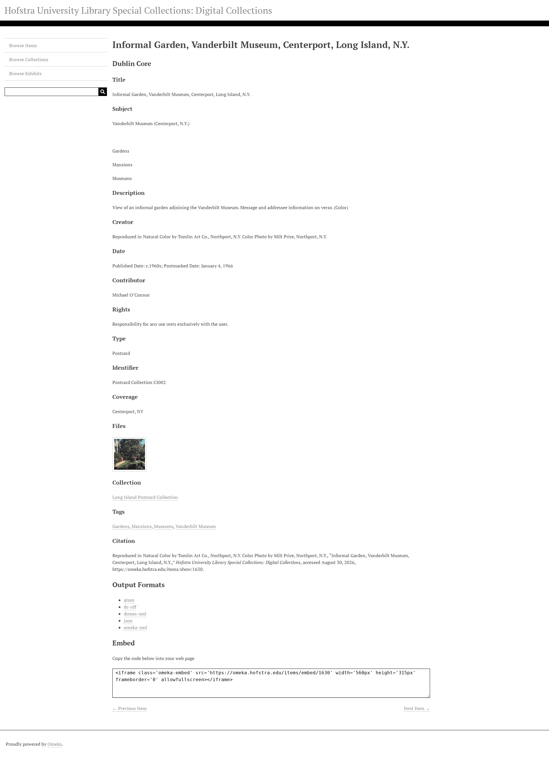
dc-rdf (130, 607)
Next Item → (417, 708)
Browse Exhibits (25, 73)
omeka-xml (135, 627)
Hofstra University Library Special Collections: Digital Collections (138, 10)
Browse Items (23, 45)
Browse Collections (28, 59)
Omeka (54, 744)
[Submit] (102, 91)
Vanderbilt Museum (196, 526)
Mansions (142, 526)
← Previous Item (129, 708)
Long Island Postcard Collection (145, 497)
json (128, 620)
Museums (163, 526)
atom (129, 600)
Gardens (120, 526)
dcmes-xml (135, 614)
